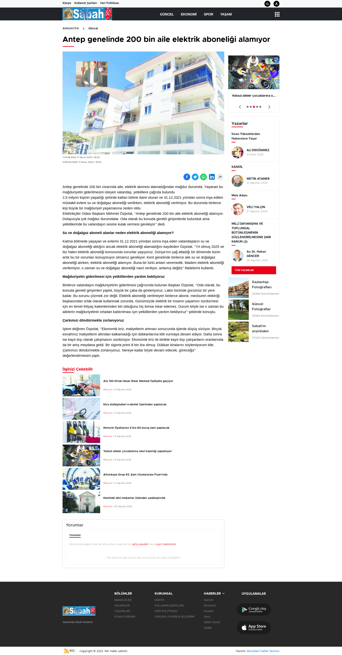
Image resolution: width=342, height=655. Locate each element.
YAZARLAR (122, 611)
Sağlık (208, 627)
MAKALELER (122, 600)
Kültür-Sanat (212, 622)
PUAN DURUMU (125, 616)
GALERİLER (122, 605)
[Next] (268, 105)
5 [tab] (260, 107)
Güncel (167, 14)
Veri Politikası (109, 3)
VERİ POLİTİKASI (166, 611)
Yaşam (226, 14)
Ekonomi (189, 14)
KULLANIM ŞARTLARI (169, 605)
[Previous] (239, 105)
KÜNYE (159, 600)
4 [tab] (257, 107)
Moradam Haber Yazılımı (263, 651)
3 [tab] (254, 107)
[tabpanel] (253, 84)
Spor (208, 14)
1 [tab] (248, 107)
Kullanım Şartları (85, 3)
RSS (72, 650)
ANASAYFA (71, 28)
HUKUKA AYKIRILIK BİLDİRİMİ (174, 616)
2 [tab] (251, 107)
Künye (67, 3)
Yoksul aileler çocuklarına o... (254, 95)
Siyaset (208, 611)
